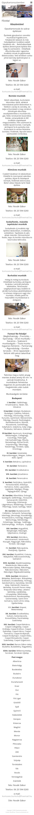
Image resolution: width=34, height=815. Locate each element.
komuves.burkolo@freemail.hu (17, 91)
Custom (7, 812)
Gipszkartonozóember (13, 2)
